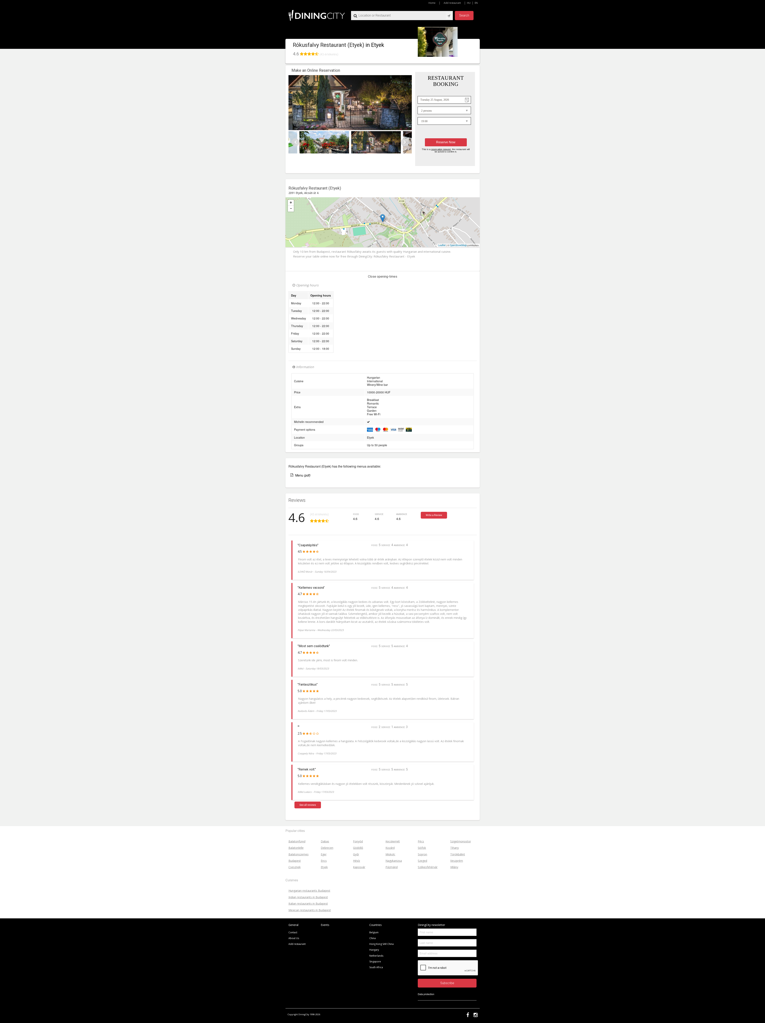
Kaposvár (359, 867)
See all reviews (307, 805)
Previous (295, 142)
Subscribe (447, 983)
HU (469, 3)
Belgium (374, 932)
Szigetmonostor (460, 841)
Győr (356, 854)
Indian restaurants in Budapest (308, 897)
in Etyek (375, 45)
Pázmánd (391, 867)
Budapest (294, 861)
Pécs (421, 841)
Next (405, 142)
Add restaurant (452, 3)
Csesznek (294, 867)
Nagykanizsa (393, 861)
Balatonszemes (298, 854)
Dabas (325, 841)
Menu (302, 475)
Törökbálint (457, 854)
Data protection (426, 994)
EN (476, 3)
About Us (293, 938)
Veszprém (456, 861)
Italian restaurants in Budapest (308, 903)
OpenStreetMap (458, 245)
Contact (292, 932)
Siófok (422, 848)
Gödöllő (358, 848)
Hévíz (356, 861)
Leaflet (442, 245)
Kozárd (390, 848)
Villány (454, 867)
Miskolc (390, 854)
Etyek (322, 214)
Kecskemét (392, 841)
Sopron (422, 854)
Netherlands (376, 955)
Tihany (454, 848)
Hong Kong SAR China (381, 944)
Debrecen (327, 848)
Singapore (375, 961)
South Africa (376, 967)
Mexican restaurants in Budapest (309, 910)
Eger (324, 854)
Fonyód (358, 841)
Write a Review (434, 515)
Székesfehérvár (427, 867)
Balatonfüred (296, 841)
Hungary (374, 949)
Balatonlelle (296, 848)
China (372, 938)
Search (464, 15)
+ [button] (291, 202)
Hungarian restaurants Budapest (309, 890)
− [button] (291, 208)
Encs (324, 861)
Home (432, 3)
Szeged (422, 861)
